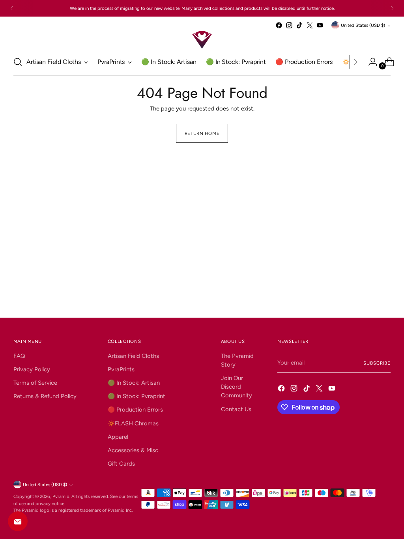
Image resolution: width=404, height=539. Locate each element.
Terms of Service (35, 382)
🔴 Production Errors (135, 409)
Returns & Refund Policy (45, 396)
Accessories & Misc (133, 450)
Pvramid (60, 496)
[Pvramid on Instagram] (289, 25)
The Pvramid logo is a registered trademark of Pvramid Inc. (73, 510)
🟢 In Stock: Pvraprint (136, 396)
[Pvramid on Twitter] (309, 25)
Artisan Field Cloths (133, 355)
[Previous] (12, 8)
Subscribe (377, 363)
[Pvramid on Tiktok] (299, 25)
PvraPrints (121, 369)
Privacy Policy (31, 369)
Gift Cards (121, 463)
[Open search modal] (18, 62)
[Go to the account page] (370, 62)
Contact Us (236, 409)
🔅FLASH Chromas (133, 423)
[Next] (392, 8)
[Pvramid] (202, 40)
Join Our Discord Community (236, 386)
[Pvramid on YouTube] (320, 25)
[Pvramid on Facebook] (278, 25)
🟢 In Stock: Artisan (134, 382)
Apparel (118, 436)
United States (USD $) (363, 25)
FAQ (19, 355)
